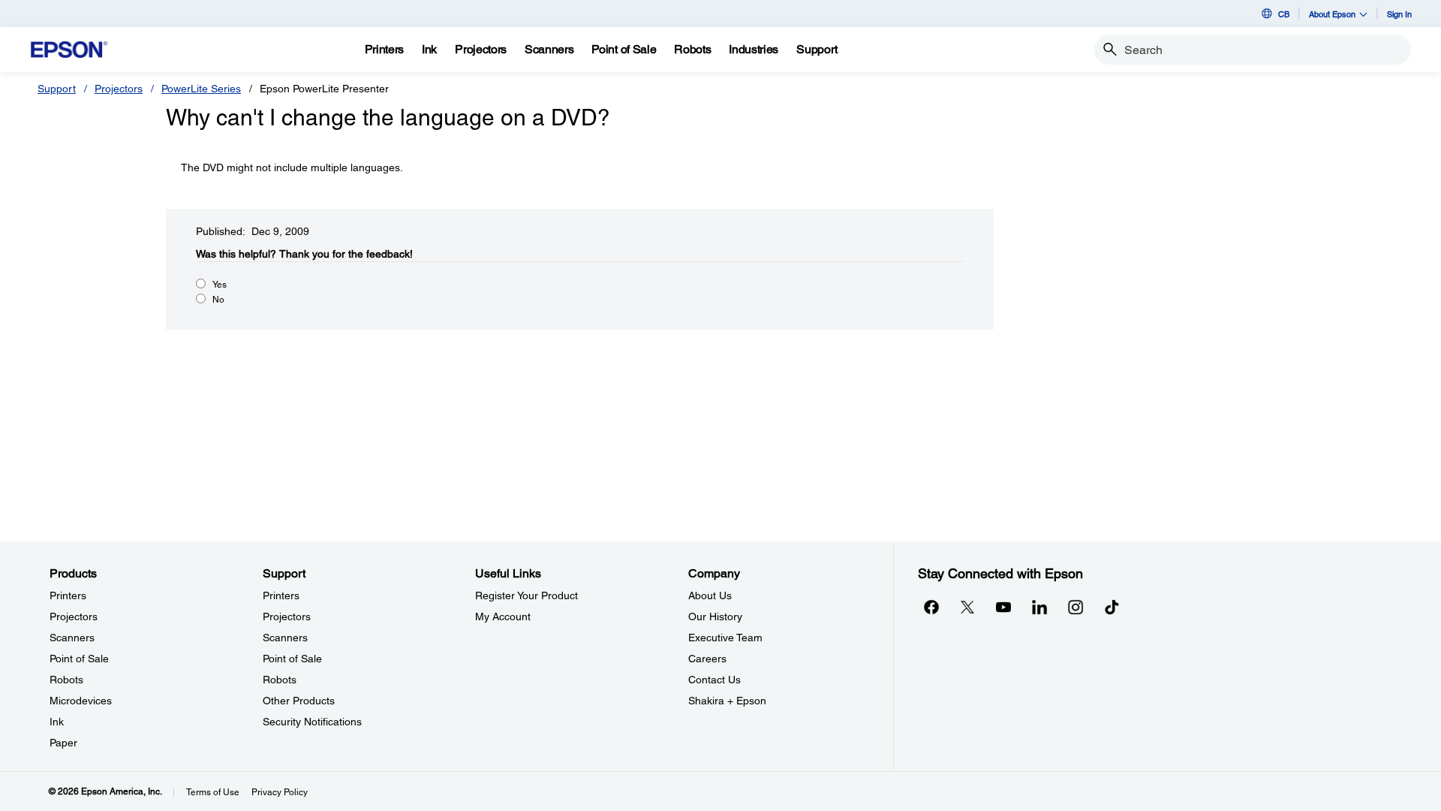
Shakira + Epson (727, 701)
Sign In (1399, 14)
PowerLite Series (201, 89)
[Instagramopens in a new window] (1075, 606)
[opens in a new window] (1111, 606)
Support (57, 89)
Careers (707, 659)
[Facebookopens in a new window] (931, 606)
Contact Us (714, 680)
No (218, 299)
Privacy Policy (279, 792)
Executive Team (725, 638)
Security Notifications (312, 722)
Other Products (299, 701)
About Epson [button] (1332, 14)
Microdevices (81, 701)
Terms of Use (212, 792)
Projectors (119, 89)
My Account (503, 617)
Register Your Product (526, 595)
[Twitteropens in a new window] (967, 606)
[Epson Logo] (69, 50)
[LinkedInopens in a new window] (1039, 606)
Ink (57, 722)
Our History (715, 617)
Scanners (72, 638)
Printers (68, 595)
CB (1283, 14)
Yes (219, 284)
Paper (63, 743)
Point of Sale (79, 659)
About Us (710, 595)
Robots (66, 680)
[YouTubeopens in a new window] (1003, 606)
